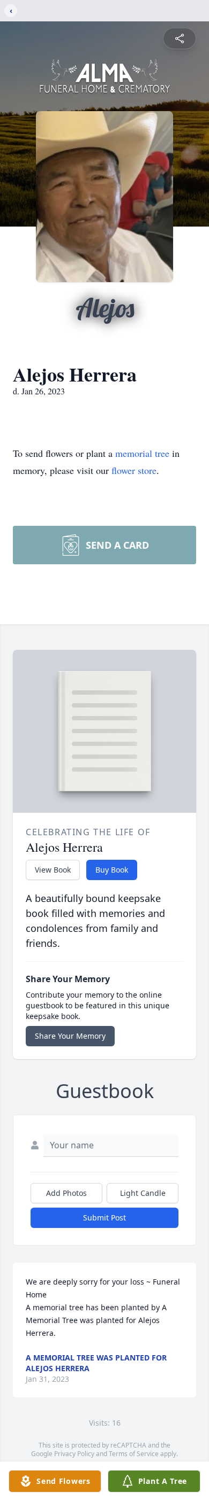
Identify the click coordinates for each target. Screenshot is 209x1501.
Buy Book (111, 870)
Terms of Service (134, 1453)
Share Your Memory (70, 1036)
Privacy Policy (74, 1453)
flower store (133, 470)
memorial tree (142, 453)
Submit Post (104, 1217)
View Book (53, 870)
